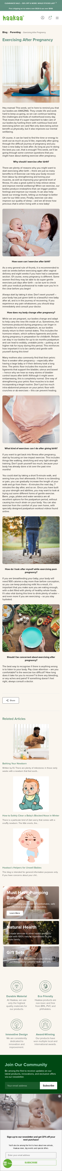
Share (12, 700)
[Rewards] (7, 1163)
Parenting (15, 32)
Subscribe (48, 1085)
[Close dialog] (59, 1096)
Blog (4, 32)
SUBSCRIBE (31, 1162)
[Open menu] (57, 18)
